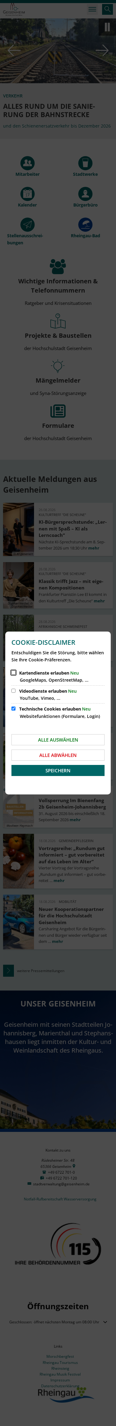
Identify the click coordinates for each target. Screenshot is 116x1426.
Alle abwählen (58, 755)
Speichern (58, 770)
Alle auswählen (58, 740)
